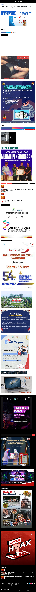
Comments (29, 183)
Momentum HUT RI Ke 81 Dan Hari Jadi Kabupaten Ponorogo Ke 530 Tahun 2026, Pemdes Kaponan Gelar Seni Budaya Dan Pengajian (19, 190)
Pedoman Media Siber (32, 590)
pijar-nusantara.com (6, 589)
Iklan (4, 4)
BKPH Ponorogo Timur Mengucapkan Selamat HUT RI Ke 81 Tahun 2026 (15, 200)
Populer (6, 183)
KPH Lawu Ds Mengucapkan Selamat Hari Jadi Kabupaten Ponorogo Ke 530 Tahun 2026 (17, 196)
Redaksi (23, 590)
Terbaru (18, 183)
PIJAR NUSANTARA (18, 1)
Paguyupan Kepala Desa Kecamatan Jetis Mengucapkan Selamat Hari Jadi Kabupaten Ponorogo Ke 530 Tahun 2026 (20, 186)
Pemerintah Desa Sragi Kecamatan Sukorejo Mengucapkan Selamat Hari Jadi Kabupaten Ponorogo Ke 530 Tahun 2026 (19, 193)
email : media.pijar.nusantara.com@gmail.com (15, 590)
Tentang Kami (27, 590)
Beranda (2, 4)
